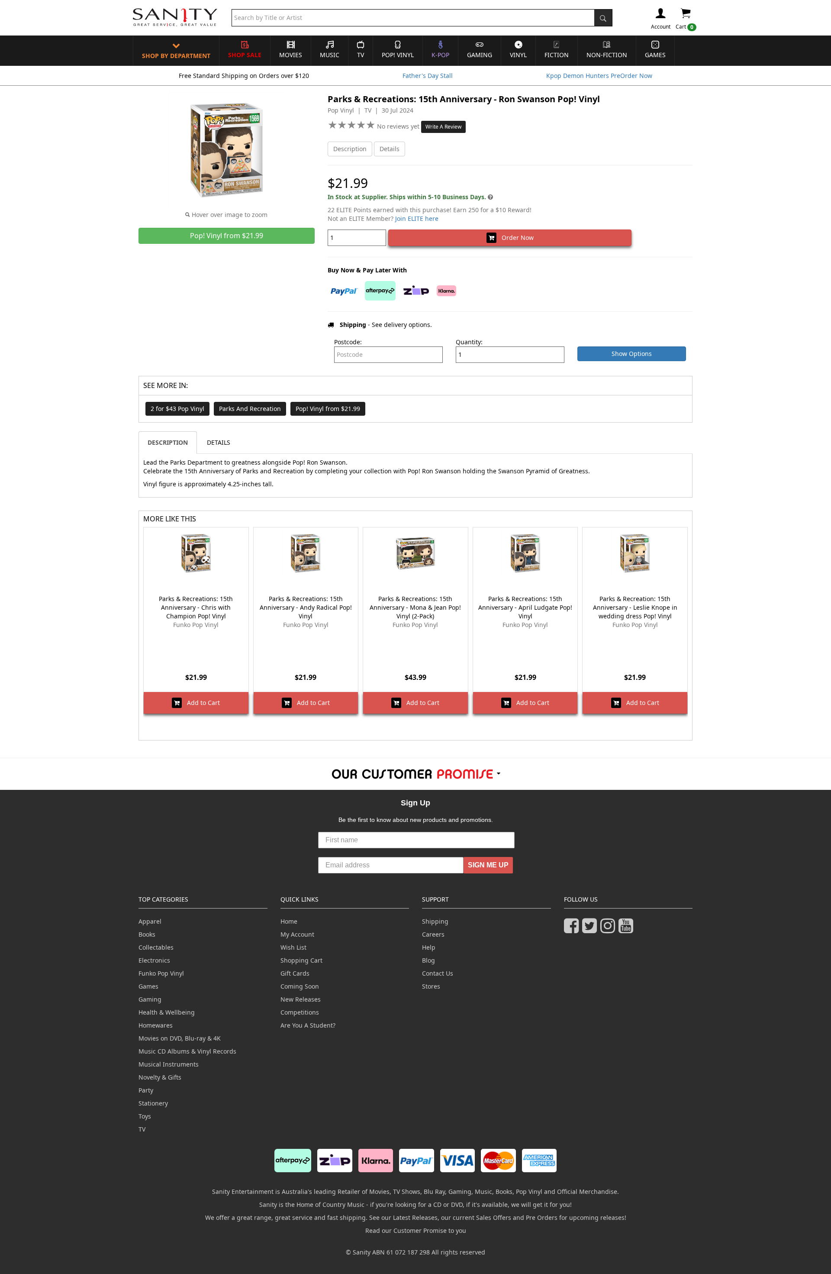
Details (389, 149)
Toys (144, 1116)
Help (428, 947)
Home (288, 921)
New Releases (300, 999)
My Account (297, 934)
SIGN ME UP (488, 865)
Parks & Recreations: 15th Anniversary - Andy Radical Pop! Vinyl (306, 607)
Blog (428, 960)
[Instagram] (609, 929)
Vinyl (518, 55)
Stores (431, 986)
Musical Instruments (168, 1064)
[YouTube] (627, 929)
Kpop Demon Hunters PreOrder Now (599, 75)
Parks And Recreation (250, 408)
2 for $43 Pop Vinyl (177, 408)
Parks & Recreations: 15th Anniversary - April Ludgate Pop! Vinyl (525, 607)
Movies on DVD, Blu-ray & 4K (179, 1038)
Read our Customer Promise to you (415, 1230)
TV (360, 55)
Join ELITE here (416, 218)
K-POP (440, 55)
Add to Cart (201, 702)
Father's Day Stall (428, 75)
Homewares (155, 1025)
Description (350, 149)
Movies (290, 55)
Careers (433, 934)
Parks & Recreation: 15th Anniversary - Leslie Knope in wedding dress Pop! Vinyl (635, 607)
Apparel (149, 921)
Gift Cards (294, 973)
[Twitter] (591, 929)
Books (146, 934)
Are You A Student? (307, 1025)
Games (655, 55)
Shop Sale (244, 55)
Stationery (153, 1103)
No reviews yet (399, 126)
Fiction (556, 55)
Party (145, 1090)
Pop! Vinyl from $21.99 (328, 408)
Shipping (435, 921)
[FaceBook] (573, 929)
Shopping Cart (301, 960)
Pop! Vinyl (398, 55)
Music (329, 55)
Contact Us (437, 973)
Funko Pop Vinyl (161, 973)
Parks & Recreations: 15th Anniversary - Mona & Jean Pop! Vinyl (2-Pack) (415, 607)
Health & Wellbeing (166, 1012)
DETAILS (218, 442)
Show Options (632, 353)
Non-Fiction (606, 55)
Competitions (299, 1012)
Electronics (154, 960)
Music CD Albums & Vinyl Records (187, 1051)
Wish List (293, 947)
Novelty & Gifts (159, 1077)
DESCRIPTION (168, 442)
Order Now (515, 237)
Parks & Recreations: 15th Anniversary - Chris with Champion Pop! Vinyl (196, 607)
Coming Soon (299, 986)
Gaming (479, 55)
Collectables (156, 947)
